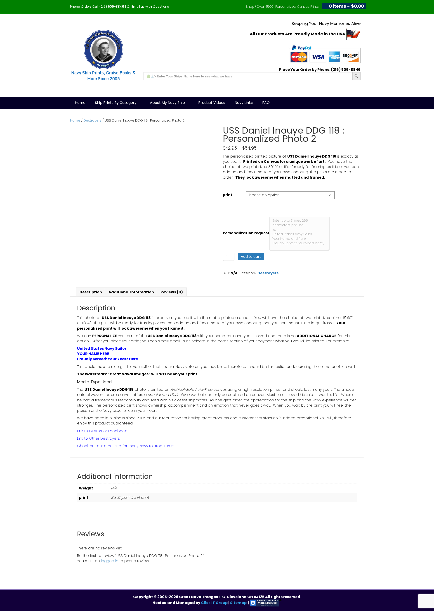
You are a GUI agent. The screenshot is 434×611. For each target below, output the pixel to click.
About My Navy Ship (167, 102)
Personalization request (246, 233)
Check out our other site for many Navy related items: (125, 445)
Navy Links (244, 102)
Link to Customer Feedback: (102, 431)
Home (80, 102)
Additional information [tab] (131, 292)
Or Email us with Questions (148, 6)
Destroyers (92, 120)
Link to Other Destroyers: (98, 438)
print (227, 194)
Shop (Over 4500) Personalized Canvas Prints (282, 6)
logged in (109, 560)
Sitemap (238, 602)
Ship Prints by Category (116, 102)
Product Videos (211, 102)
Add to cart (251, 256)
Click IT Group (214, 602)
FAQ (266, 102)
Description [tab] (91, 292)
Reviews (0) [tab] (171, 292)
